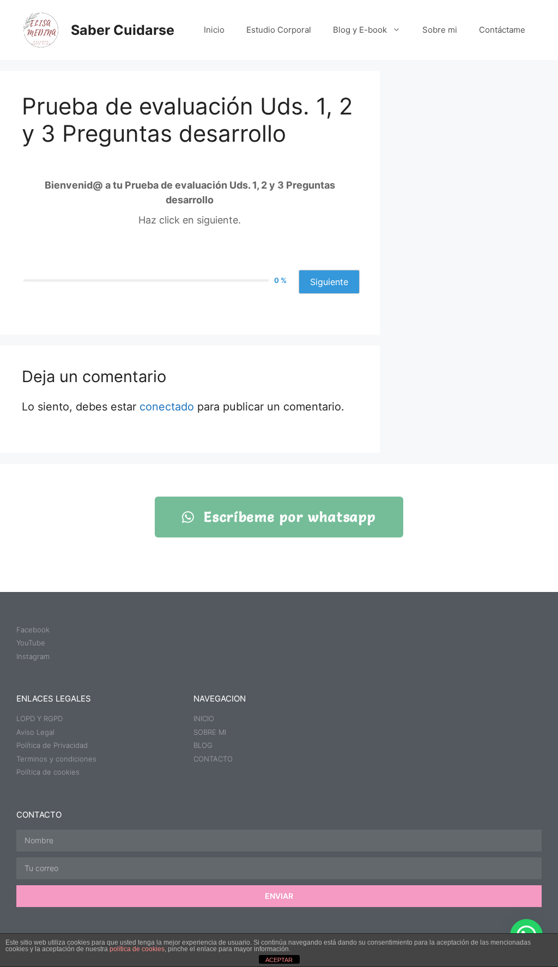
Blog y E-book (360, 30)
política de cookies (137, 949)
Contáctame (502, 30)
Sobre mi (439, 30)
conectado (167, 406)
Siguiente (329, 281)
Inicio (214, 30)
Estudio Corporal (278, 30)
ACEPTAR (279, 960)
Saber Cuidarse (122, 30)
